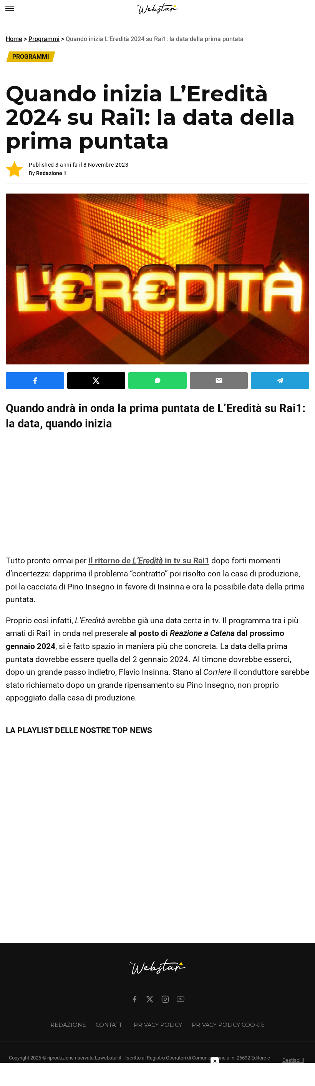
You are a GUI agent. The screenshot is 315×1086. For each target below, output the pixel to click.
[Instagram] (165, 999)
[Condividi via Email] (219, 380)
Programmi (44, 39)
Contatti (110, 1024)
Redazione (68, 1024)
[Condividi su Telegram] (280, 380)
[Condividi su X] (96, 380)
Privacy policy (158, 1024)
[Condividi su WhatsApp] (157, 380)
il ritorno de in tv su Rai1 (148, 560)
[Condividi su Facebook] (35, 380)
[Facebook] (134, 999)
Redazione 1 (51, 173)
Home (14, 39)
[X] (150, 999)
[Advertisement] (157, 492)
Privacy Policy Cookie (228, 1024)
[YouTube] (180, 999)
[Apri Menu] (9, 8)
